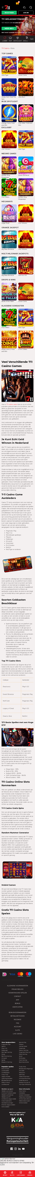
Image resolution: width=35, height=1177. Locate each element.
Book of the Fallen (8, 301)
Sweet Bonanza (23, 175)
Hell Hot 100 (22, 275)
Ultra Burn (21, 97)
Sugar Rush (5, 223)
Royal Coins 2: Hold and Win (8, 350)
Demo (9, 67)
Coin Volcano (6, 149)
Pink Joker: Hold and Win (25, 124)
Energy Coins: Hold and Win (8, 124)
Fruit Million (5, 197)
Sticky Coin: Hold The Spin (9, 98)
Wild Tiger (5, 75)
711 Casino (5, 48)
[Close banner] (1, 1159)
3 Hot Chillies (22, 349)
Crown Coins (22, 75)
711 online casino (12, 404)
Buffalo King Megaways (6, 176)
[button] (17, 2)
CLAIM (2, 1164)
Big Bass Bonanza (8, 249)
